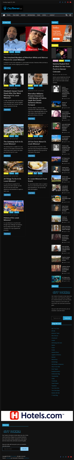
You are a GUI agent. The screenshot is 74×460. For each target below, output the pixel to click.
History (23, 15)
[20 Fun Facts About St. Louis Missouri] (38, 129)
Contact (52, 15)
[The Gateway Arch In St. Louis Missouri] (14, 129)
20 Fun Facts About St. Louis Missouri (37, 142)
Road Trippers (55, 369)
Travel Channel (55, 383)
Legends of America (56, 354)
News (41, 85)
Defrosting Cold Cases (57, 342)
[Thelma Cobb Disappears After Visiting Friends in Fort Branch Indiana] (56, 150)
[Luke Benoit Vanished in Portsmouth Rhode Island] (56, 189)
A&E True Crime (55, 328)
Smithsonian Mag (56, 373)
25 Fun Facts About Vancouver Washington (66, 178)
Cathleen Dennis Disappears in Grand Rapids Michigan (66, 269)
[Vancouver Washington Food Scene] (56, 199)
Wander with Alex (56, 393)
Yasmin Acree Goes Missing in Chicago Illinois (66, 169)
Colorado (55, 60)
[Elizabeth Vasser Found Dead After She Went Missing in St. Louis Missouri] (14, 79)
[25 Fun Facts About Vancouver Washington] (56, 179)
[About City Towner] (61, 289)
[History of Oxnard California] (56, 105)
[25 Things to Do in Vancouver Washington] (56, 161)
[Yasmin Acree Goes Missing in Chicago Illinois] (56, 170)
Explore (53, 345)
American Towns (55, 333)
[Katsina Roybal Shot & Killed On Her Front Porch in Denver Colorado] (62, 53)
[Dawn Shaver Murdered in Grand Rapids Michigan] (56, 210)
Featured (6, 52)
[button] (46, 15)
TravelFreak (54, 381)
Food (38, 15)
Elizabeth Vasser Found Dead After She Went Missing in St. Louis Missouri (13, 94)
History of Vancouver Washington (65, 218)
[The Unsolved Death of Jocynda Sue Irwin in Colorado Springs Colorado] (56, 116)
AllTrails (53, 331)
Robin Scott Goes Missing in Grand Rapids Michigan (66, 228)
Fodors (53, 347)
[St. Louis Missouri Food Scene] (38, 166)
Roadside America (56, 371)
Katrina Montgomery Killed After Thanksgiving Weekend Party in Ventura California (65, 92)
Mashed (53, 357)
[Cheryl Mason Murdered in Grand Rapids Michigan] (56, 239)
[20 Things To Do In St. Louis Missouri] (14, 166)
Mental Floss (55, 359)
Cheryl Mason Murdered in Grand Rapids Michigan (65, 238)
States (44, 15)
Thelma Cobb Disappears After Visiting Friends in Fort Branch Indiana (66, 149)
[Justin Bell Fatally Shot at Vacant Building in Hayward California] (56, 128)
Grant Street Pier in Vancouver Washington (66, 138)
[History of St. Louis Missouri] (14, 205)
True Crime (16, 15)
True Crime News (56, 390)
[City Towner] (4, 15)
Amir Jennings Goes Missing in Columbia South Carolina (66, 249)
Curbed (53, 340)
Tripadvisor (54, 385)
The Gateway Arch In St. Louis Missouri (13, 142)
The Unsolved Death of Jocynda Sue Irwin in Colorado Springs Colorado (66, 115)
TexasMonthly (55, 376)
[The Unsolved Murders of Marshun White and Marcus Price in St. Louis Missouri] (26, 39)
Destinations (31, 15)
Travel (9, 15)
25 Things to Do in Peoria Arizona (66, 278)
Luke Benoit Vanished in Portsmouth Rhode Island (65, 188)
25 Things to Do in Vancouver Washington (66, 160)
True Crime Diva (55, 388)
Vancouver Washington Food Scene (66, 198)
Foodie (53, 350)
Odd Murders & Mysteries (58, 364)
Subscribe (67, 318)
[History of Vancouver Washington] (56, 219)
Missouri (12, 52)
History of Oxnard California (64, 104)
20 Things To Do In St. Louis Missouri (12, 180)
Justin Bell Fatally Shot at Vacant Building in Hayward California (66, 127)
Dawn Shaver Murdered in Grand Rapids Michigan (65, 208)
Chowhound (54, 338)
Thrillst (53, 378)
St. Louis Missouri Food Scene (37, 180)
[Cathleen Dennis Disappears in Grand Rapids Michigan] (56, 270)
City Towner (17, 54)
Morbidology (54, 362)
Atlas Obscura (55, 335)
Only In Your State (56, 366)
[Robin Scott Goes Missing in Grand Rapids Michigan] (56, 229)
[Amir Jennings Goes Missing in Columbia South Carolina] (56, 250)
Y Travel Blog (55, 395)
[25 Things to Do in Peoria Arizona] (56, 279)
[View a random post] (70, 15)
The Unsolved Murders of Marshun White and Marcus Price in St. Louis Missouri (26, 58)
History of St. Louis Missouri (11, 219)
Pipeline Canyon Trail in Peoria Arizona (66, 259)
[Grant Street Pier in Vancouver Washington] (56, 139)
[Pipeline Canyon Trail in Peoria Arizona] (56, 260)
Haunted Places (55, 352)
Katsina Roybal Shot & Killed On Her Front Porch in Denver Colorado (61, 68)
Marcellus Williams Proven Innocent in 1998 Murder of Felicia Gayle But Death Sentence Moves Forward (37, 99)
